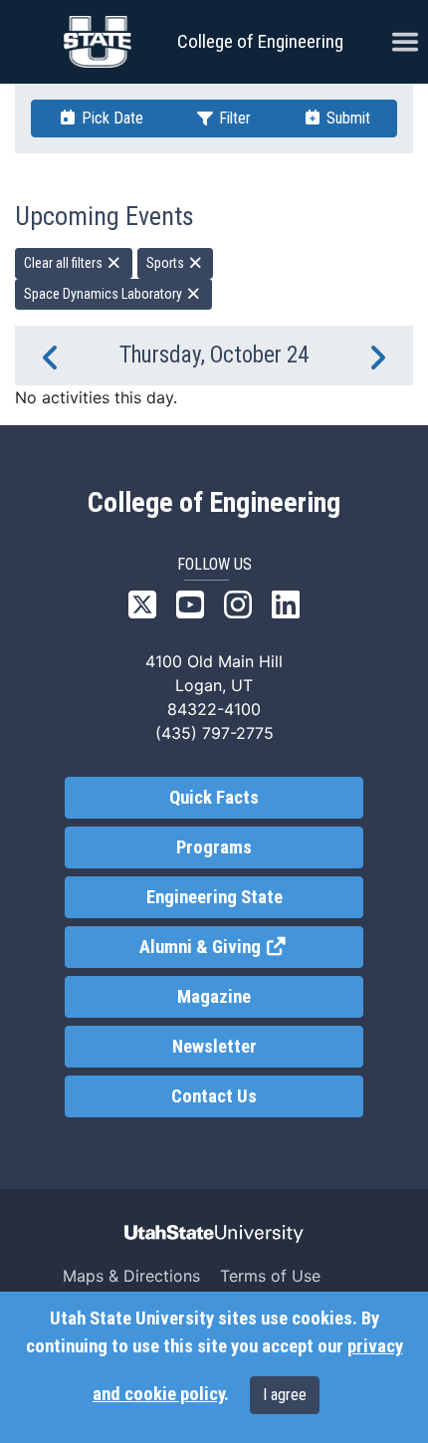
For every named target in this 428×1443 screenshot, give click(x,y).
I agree (285, 1394)
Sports (166, 263)
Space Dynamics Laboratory (104, 294)
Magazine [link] (214, 997)
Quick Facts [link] (214, 798)
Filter (233, 118)
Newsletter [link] (214, 1047)
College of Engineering (260, 41)
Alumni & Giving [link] (251, 947)
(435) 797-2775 (214, 733)
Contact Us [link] (214, 1096)
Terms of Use (270, 1276)
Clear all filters (65, 263)
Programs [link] (214, 847)
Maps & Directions (131, 1276)
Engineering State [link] (214, 897)
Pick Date (110, 118)
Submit (346, 118)
